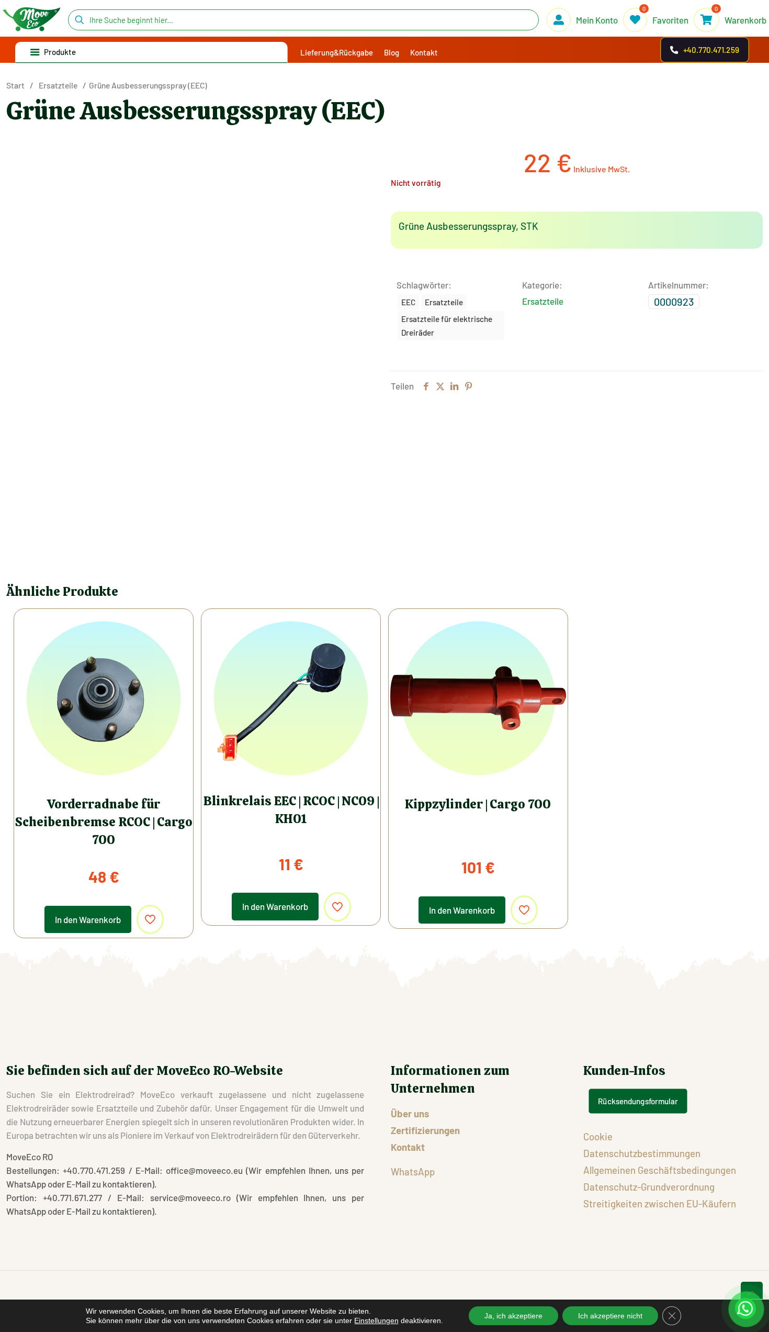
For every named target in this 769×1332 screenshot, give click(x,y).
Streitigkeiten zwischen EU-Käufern (659, 1203)
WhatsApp (413, 1172)
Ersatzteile (58, 85)
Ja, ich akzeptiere (513, 1316)
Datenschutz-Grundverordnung (649, 1187)
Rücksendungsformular (637, 1101)
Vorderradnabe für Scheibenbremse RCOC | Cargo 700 (104, 822)
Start (15, 85)
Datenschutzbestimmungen (641, 1153)
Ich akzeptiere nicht (610, 1316)
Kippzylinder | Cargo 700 (478, 804)
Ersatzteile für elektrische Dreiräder (446, 325)
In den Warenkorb (88, 919)
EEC (408, 302)
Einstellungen (376, 1320)
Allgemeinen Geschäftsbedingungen (659, 1170)
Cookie (598, 1136)
